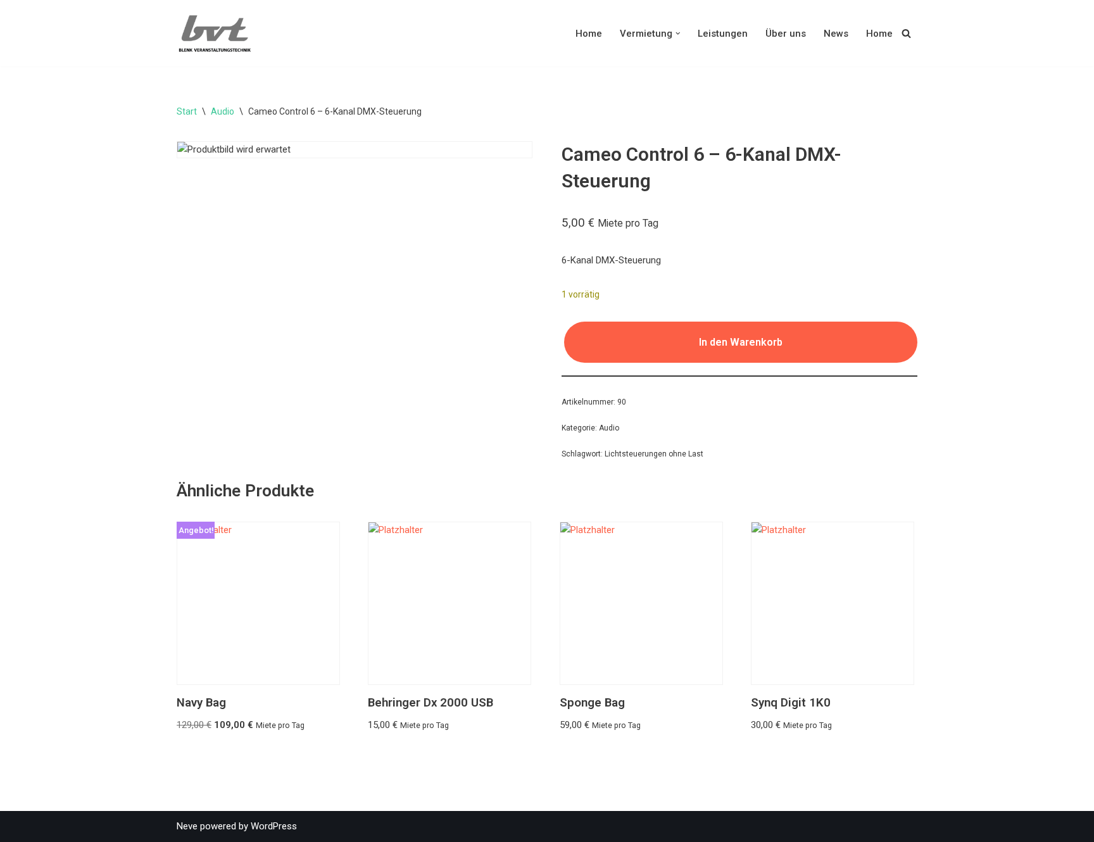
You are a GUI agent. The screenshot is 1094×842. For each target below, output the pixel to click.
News (836, 33)
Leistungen (723, 33)
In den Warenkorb (741, 342)
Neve (187, 826)
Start (187, 111)
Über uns (785, 33)
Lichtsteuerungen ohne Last (654, 453)
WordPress (274, 826)
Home (588, 33)
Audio (222, 111)
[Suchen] (906, 33)
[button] (678, 33)
